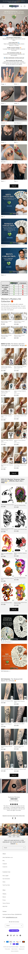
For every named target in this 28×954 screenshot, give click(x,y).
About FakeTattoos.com (8, 857)
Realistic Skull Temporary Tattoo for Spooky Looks (7, 529)
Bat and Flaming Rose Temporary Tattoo (7, 579)
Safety (4, 881)
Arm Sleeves (17, 123)
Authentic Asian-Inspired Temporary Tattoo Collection (6, 367)
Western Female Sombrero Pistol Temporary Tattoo (20, 603)
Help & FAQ (5, 906)
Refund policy (22, 946)
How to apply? (5, 875)
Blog (3, 860)
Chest (2, 142)
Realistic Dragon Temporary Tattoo (6, 416)
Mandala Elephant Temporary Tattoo (6, 747)
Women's (3, 246)
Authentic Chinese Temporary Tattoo (19, 441)
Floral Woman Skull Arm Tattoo (7, 769)
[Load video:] (14, 786)
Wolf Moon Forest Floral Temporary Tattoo (19, 747)
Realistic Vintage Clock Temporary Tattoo (5, 392)
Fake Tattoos (8, 946)
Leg (15, 162)
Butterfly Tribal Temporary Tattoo (20, 529)
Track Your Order (6, 885)
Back (15, 142)
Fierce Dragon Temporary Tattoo (20, 464)
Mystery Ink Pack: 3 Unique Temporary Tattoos (6, 336)
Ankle (15, 103)
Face (15, 181)
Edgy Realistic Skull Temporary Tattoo (7, 465)
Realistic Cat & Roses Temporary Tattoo (20, 554)
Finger (2, 84)
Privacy (4, 900)
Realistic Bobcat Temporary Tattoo (19, 702)
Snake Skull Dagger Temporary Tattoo (7, 441)
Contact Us (5, 866)
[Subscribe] (23, 847)
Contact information (14, 951)
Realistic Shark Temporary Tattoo (7, 504)
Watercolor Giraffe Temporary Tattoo (7, 554)
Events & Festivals (6, 642)
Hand (2, 103)
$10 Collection (5, 671)
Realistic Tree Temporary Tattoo (7, 700)
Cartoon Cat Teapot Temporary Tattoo (20, 392)
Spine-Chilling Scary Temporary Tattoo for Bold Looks (20, 367)
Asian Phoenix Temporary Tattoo (20, 415)
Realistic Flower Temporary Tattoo (6, 724)
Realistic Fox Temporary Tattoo (20, 769)
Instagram (5, 863)
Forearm (3, 123)
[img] (14, 799)
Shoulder (3, 162)
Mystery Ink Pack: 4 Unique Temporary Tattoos (19, 336)
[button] (2, 6)
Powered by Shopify (14, 946)
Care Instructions (6, 878)
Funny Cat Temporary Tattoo (6, 602)
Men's (2, 275)
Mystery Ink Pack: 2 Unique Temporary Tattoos (19, 322)
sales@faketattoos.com (11, 917)
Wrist (15, 84)
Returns (4, 897)
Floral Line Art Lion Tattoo (19, 723)
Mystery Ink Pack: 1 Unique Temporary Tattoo (6, 322)
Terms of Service (6, 903)
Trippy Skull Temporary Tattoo (20, 505)
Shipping (4, 893)
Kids (2, 216)
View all (14, 186)
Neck (2, 181)
